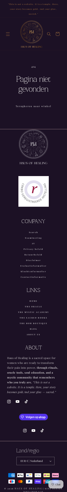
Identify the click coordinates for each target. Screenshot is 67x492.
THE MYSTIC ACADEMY (33, 312)
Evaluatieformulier (33, 266)
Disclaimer (33, 260)
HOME (33, 301)
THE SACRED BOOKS (33, 317)
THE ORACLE (33, 306)
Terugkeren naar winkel (33, 106)
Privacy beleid (33, 249)
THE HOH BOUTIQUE (34, 323)
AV (33, 243)
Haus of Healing (28, 488)
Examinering (33, 238)
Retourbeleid (33, 254)
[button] (8, 34)
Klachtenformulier (33, 271)
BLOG (33, 329)
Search (33, 232)
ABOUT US (33, 334)
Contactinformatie (33, 277)
